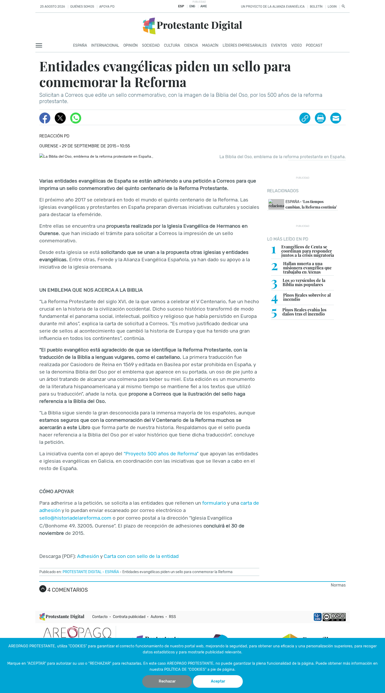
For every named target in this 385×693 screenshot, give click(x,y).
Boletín (316, 6)
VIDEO (296, 45)
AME (203, 6)
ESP (181, 6)
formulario (214, 503)
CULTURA (172, 45)
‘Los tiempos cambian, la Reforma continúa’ (311, 204)
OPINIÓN (130, 45)
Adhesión (88, 556)
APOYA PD (106, 6)
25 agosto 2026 (52, 6)
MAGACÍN (210, 45)
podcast (314, 45)
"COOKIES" (77, 646)
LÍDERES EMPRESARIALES (245, 45)
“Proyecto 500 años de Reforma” (161, 454)
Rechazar (167, 681)
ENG (192, 6)
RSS (172, 617)
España (80, 45)
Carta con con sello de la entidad (141, 556)
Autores (157, 617)
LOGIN (332, 6)
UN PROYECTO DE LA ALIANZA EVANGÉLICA (273, 6)
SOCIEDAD (151, 45)
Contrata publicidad (129, 617)
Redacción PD (54, 136)
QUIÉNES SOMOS (82, 6)
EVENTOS (279, 45)
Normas (338, 585)
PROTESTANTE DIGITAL (82, 572)
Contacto (100, 617)
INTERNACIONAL (105, 45)
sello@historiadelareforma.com (75, 518)
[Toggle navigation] (40, 45)
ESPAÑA (112, 572)
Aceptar (218, 681)
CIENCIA (191, 45)
